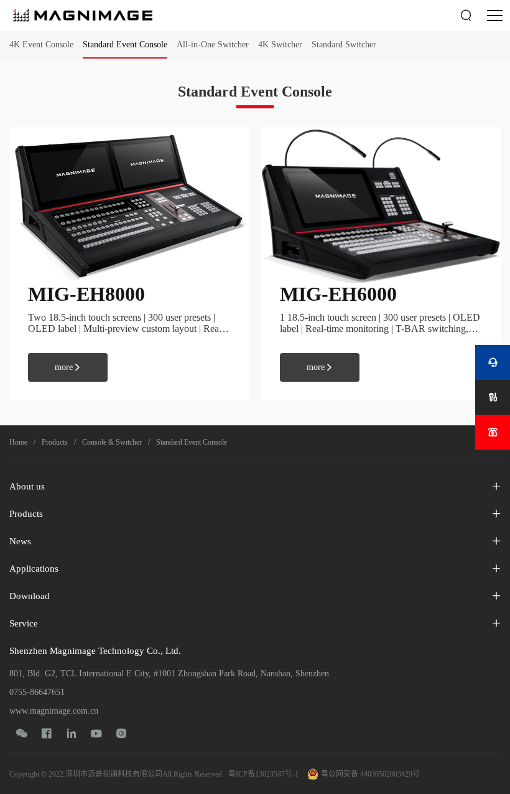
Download (29, 596)
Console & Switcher (112, 442)
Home (18, 442)
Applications (33, 569)
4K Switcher (280, 44)
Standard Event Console (125, 44)
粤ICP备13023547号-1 (263, 774)
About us (27, 486)
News (20, 541)
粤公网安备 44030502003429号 (370, 774)
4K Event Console (41, 44)
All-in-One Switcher (213, 44)
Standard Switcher (344, 44)
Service (23, 623)
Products (55, 442)
